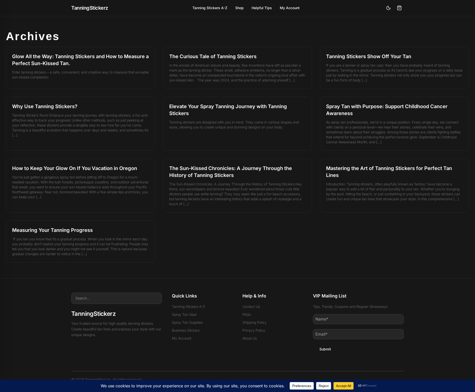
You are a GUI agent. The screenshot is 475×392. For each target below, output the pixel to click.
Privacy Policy (253, 330)
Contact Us (251, 306)
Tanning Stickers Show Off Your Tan (368, 56)
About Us (249, 338)
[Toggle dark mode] (388, 7)
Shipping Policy (254, 322)
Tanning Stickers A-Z (209, 8)
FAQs (246, 314)
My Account (290, 8)
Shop (239, 8)
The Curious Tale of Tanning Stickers (213, 56)
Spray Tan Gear (184, 314)
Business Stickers (186, 330)
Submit (325, 349)
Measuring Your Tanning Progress (52, 230)
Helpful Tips (262, 8)
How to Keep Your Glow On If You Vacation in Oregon (74, 168)
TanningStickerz (89, 8)
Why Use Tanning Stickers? (44, 106)
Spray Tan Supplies (187, 322)
